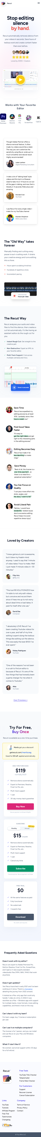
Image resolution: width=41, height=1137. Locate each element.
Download (20, 917)
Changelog (6, 1120)
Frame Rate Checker (27, 1081)
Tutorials (5, 1108)
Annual (29, 828)
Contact (20, 1111)
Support (22, 1089)
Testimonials (7, 1117)
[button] (20, 79)
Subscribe (20, 868)
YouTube (5, 1105)
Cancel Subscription (27, 1095)
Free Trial (5, 1114)
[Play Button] (20, 80)
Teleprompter (24, 1078)
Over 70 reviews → (20, 700)
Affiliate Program (8, 1111)
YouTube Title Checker (27, 1075)
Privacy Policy (22, 1108)
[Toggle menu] (38, 3)
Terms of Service (23, 1105)
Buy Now (20, 806)
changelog (28, 989)
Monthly (14, 828)
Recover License (25, 1092)
